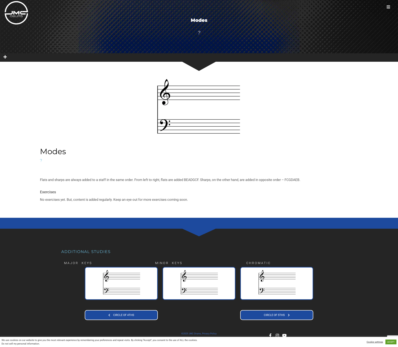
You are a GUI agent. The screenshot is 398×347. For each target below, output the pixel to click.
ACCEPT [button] (391, 342)
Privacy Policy (209, 333)
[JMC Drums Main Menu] (388, 7)
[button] (121, 315)
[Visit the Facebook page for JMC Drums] (270, 335)
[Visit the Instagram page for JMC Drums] (277, 335)
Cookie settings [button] (375, 342)
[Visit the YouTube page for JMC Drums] (284, 335)
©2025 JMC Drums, (191, 333)
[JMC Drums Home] (16, 12)
